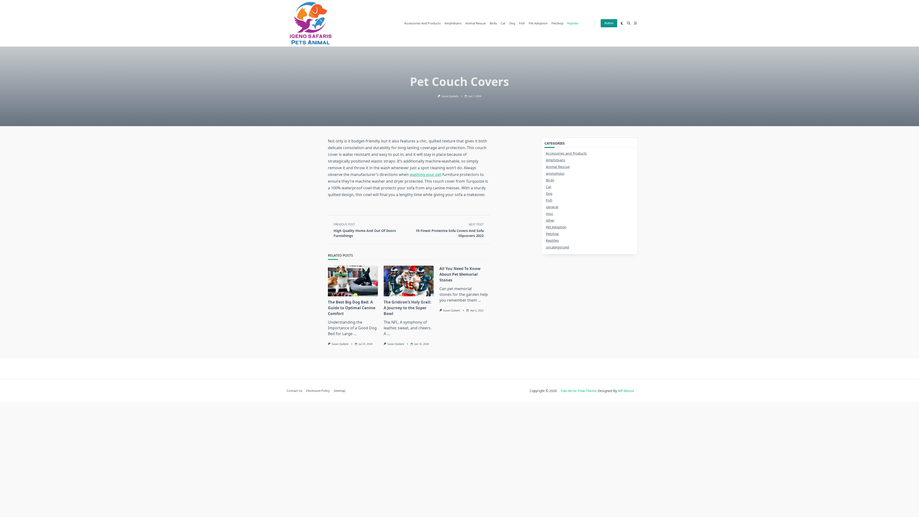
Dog (512, 23)
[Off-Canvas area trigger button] (635, 23)
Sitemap (339, 391)
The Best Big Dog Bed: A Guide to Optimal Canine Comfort (351, 307)
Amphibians (452, 23)
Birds (493, 23)
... (354, 333)
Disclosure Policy (318, 391)
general (552, 207)
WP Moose (626, 390)
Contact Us (294, 391)
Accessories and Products (422, 23)
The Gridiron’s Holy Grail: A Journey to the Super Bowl (407, 307)
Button (609, 23)
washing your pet (425, 174)
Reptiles (572, 23)
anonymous (555, 173)
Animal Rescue (475, 23)
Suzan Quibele (450, 96)
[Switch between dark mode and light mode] (622, 23)
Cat (503, 23)
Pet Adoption (538, 23)
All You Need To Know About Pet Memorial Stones (460, 274)
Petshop (557, 23)
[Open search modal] (628, 23)
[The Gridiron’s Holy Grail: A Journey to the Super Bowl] (409, 281)
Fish (522, 23)
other (550, 220)
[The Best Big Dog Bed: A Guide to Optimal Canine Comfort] (353, 281)
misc (549, 213)
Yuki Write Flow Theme (579, 390)
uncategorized (557, 247)
